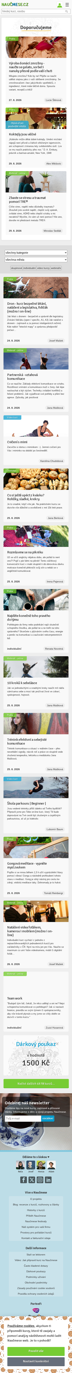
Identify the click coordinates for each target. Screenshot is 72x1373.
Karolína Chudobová (51, 461)
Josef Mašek (56, 340)
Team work (14, 998)
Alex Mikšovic (53, 163)
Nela (20, 1171)
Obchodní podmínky (36, 1282)
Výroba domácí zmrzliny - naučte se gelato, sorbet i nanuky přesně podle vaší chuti (30, 67)
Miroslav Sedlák (52, 230)
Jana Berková (55, 518)
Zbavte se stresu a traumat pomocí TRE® (27, 200)
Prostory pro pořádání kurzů (36, 1232)
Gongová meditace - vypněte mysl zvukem (27, 865)
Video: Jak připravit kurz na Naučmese (36, 1260)
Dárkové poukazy (36, 1271)
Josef (30, 1171)
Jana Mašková (55, 407)
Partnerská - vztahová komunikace (22, 377)
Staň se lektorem (36, 1254)
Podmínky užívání (36, 1277)
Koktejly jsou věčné (22, 134)
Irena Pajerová (55, 581)
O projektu (36, 1199)
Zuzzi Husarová (54, 1027)
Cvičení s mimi (17, 442)
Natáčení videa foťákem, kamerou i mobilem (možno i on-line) (30, 931)
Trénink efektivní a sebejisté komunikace (27, 741)
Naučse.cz (14, 4)
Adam (51, 1171)
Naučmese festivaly (36, 1221)
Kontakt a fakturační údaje (36, 1238)
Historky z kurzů (36, 1210)
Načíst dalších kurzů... (36, 1084)
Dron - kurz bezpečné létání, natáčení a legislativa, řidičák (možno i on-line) (27, 307)
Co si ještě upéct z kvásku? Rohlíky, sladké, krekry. (25, 497)
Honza (41, 1171)
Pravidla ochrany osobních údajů (36, 1293)
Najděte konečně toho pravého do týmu (28, 618)
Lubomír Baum (55, 829)
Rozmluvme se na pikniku (25, 552)
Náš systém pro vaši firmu (36, 1227)
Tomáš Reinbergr (53, 893)
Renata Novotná (54, 648)
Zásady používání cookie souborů (36, 1288)
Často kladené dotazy (36, 1265)
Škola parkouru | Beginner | (26, 803)
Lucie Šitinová (53, 100)
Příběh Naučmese (36, 1215)
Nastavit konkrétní (36, 1361)
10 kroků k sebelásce (22, 683)
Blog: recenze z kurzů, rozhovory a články (36, 1204)
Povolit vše (36, 1351)
